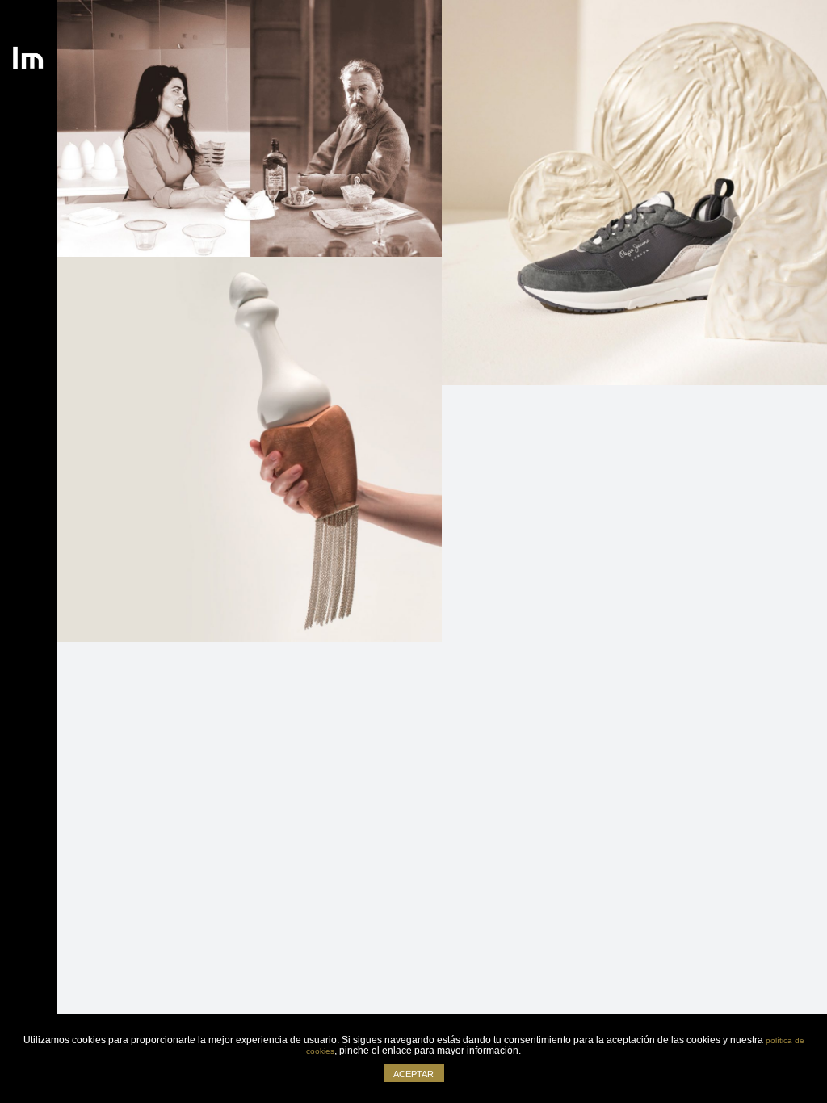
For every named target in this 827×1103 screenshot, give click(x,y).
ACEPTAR (413, 1074)
